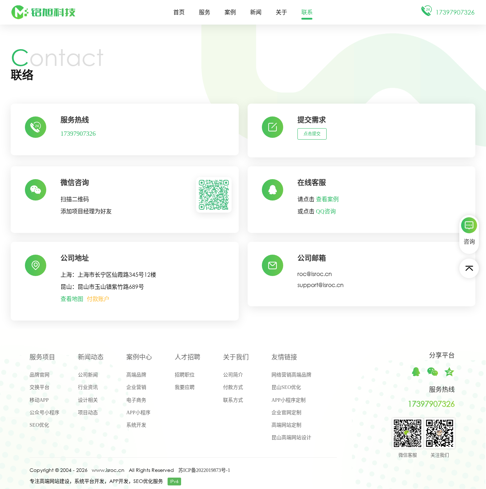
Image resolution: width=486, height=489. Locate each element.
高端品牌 (136, 375)
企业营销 (136, 387)
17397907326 (78, 133)
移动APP (39, 400)
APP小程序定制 (288, 400)
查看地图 (71, 299)
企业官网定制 (286, 412)
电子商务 (136, 400)
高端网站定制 (286, 425)
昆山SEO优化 (286, 387)
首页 (179, 12)
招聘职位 (185, 375)
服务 (204, 12)
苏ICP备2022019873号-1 (204, 470)
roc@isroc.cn (314, 273)
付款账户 (98, 299)
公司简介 (233, 375)
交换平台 (39, 387)
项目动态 (88, 412)
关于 (281, 12)
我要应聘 (185, 387)
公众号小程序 (44, 412)
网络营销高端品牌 (291, 375)
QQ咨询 (326, 211)
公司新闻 (88, 375)
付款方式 (233, 387)
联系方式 (233, 400)
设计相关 (88, 400)
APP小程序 (138, 412)
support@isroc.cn (320, 284)
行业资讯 (88, 387)
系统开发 (136, 425)
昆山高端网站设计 (291, 437)
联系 (307, 12)
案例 (230, 12)
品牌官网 (39, 375)
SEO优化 (39, 425)
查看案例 (327, 199)
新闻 (256, 12)
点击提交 (312, 133)
